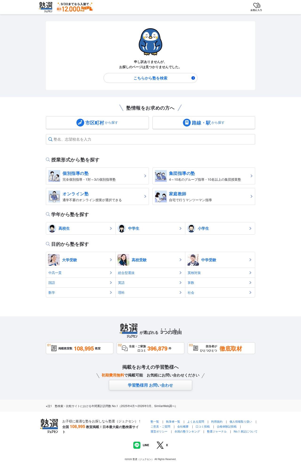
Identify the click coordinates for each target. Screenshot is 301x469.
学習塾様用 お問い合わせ (150, 385)
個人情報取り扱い (241, 421)
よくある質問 (196, 421)
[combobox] (54, 139)
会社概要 (183, 426)
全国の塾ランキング (187, 431)
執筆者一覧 (173, 421)
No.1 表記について (245, 431)
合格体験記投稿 (227, 426)
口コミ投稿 (203, 426)
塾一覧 (154, 421)
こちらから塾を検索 (150, 78)
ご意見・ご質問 (160, 426)
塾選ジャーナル (217, 431)
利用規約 (216, 421)
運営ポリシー (158, 431)
